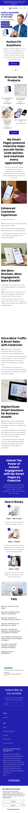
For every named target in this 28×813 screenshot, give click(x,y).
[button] (3, 8)
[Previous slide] (9, 70)
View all (14, 132)
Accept (13, 801)
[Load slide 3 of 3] (16, 70)
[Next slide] (18, 70)
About (5, 727)
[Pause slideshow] (26, 70)
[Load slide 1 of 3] (12, 70)
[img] (14, 668)
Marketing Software (9, 731)
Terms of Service (8, 743)
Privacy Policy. (6, 797)
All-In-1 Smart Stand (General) (7, 98)
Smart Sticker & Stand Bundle (20, 98)
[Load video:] (14, 588)
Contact (5, 735)
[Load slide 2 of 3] (14, 70)
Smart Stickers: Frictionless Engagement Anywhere (7, 122)
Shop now (14, 63)
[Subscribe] (23, 704)
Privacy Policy (7, 739)
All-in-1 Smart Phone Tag (21, 120)
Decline (13, 805)
